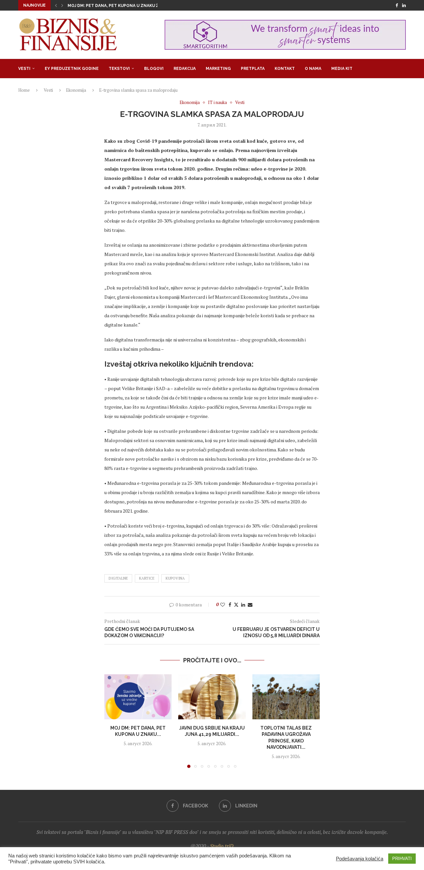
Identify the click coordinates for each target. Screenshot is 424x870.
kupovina (175, 578)
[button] (56, 5)
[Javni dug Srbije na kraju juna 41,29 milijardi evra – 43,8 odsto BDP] (211, 696)
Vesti (24, 68)
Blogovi (154, 68)
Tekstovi (119, 68)
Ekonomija (76, 90)
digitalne (118, 578)
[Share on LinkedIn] (243, 604)
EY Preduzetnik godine (72, 68)
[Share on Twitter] (236, 604)
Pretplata (253, 68)
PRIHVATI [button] (402, 858)
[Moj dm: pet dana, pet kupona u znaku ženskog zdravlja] (138, 696)
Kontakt (285, 68)
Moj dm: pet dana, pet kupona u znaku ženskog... (124, 5)
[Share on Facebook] (230, 604)
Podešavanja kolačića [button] (359, 858)
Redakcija (185, 68)
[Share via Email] (250, 604)
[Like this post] (222, 604)
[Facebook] (397, 5)
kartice (146, 578)
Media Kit (341, 68)
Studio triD (222, 846)
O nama (313, 68)
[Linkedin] (404, 5)
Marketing (218, 68)
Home (24, 90)
